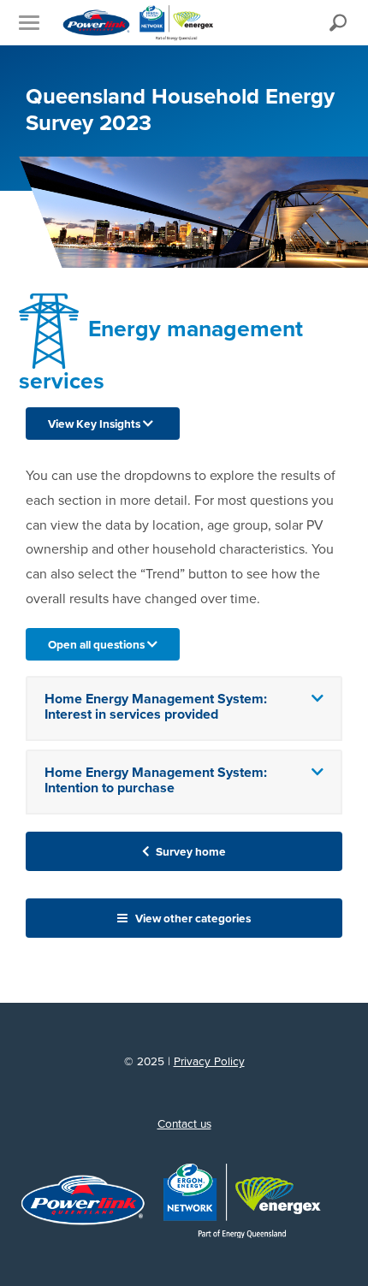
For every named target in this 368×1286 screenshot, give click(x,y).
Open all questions (97, 644)
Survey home (189, 851)
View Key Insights (95, 423)
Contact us (184, 1123)
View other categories (192, 918)
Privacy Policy (209, 1061)
